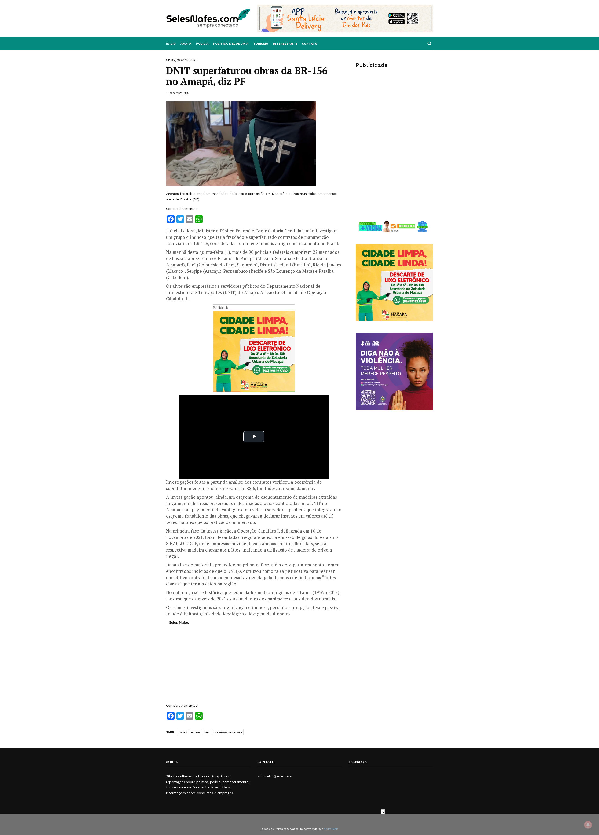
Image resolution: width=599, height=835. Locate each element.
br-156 (195, 732)
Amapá (185, 43)
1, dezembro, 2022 (177, 93)
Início (171, 43)
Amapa (183, 732)
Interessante (285, 43)
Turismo (260, 43)
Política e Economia (230, 43)
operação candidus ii (228, 732)
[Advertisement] (254, 666)
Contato (309, 43)
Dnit (207, 732)
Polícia (202, 43)
